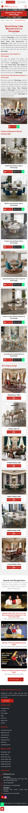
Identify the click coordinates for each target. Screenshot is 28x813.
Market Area (4, 720)
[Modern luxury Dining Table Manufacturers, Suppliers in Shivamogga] (14, 189)
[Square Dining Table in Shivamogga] (14, 482)
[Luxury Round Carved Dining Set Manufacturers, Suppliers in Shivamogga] (14, 339)
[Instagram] (5, 797)
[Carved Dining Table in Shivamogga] (14, 550)
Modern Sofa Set (5, 733)
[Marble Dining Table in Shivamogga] (14, 516)
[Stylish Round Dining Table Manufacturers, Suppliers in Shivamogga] (14, 151)
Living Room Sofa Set (6, 730)
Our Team (3, 711)
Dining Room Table (14, 395)
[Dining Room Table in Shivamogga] (14, 381)
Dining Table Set (14, 429)
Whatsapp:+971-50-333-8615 (11, 793)
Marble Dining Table (14, 530)
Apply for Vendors (10, 2)
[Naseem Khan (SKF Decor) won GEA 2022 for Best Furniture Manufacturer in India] (14, 658)
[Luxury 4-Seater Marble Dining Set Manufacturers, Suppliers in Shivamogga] (14, 302)
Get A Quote (9, 171)
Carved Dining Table (14, 564)
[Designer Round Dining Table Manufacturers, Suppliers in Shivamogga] (14, 226)
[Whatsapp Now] (18, 126)
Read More (9, 398)
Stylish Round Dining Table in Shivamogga (14, 167)
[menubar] (25, 6)
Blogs (2, 716)
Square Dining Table (14, 496)
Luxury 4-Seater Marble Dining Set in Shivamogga (14, 317)
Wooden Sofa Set (5, 740)
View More (6, 701)
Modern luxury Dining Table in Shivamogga (14, 204)
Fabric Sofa (4, 742)
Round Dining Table (5, 757)
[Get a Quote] (2, 809)
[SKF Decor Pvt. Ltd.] (8, 6)
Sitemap (3, 723)
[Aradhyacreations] (2, 2)
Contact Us (4, 718)
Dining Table (9, 20)
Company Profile (5, 708)
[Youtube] (2, 797)
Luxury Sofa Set (5, 735)
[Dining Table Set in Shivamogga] (14, 414)
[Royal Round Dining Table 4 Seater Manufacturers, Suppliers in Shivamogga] (14, 264)
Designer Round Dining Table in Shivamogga (13, 242)
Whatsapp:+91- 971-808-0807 (11, 785)
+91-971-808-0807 (8, 783)
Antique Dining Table (14, 463)
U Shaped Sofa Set (5, 745)
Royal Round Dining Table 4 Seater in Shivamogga (14, 279)
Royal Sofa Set (4, 737)
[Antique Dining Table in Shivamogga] (14, 448)
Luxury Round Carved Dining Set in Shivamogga (13, 355)
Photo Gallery (4, 713)
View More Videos (14, 679)
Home (2, 20)
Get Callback (18, 171)
